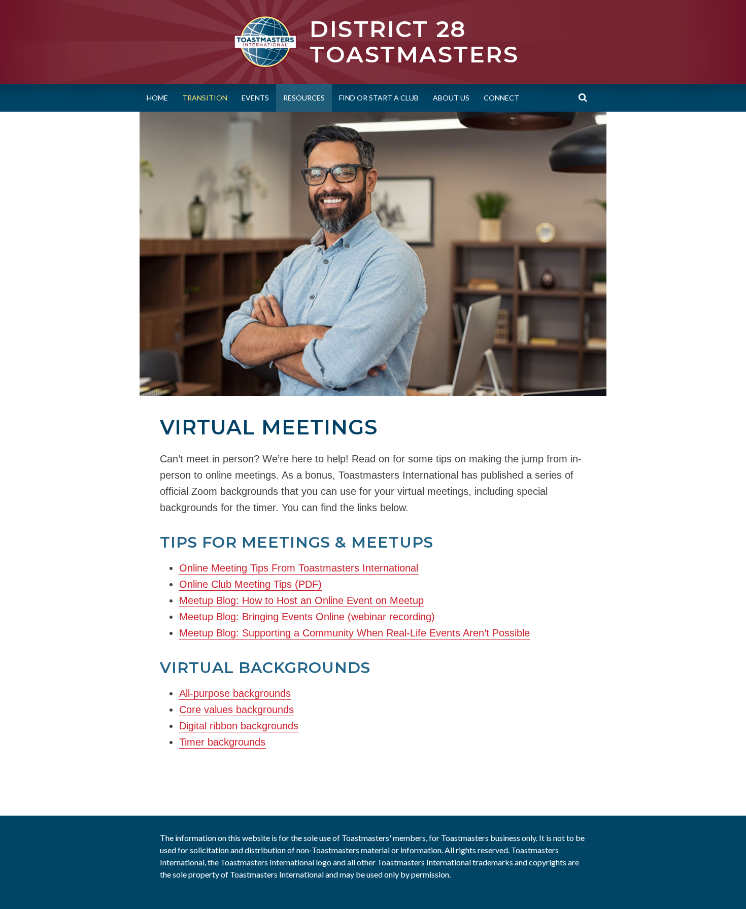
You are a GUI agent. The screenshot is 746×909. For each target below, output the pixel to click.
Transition (204, 97)
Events (255, 97)
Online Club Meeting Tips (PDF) (250, 584)
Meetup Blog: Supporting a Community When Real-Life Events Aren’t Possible (354, 632)
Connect (501, 97)
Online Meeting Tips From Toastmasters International (298, 568)
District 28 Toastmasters (414, 41)
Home (157, 97)
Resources (304, 97)
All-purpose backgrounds (235, 693)
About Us (451, 97)
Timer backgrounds (222, 742)
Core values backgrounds (236, 709)
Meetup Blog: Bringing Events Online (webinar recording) (307, 616)
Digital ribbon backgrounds (238, 725)
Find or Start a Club (379, 97)
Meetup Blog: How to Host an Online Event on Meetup (301, 600)
